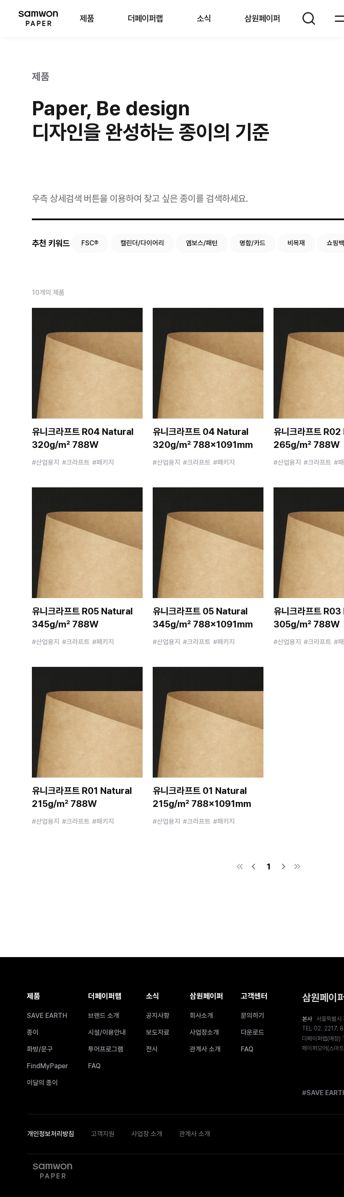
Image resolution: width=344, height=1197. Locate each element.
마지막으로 (297, 866)
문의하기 (252, 1016)
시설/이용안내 (107, 1032)
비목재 (296, 243)
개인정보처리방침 (50, 1134)
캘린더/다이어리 (142, 243)
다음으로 (283, 866)
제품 (87, 18)
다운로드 (252, 1032)
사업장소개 (204, 1032)
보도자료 (157, 1032)
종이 (33, 1032)
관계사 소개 (205, 1049)
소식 (204, 18)
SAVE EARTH (47, 1016)
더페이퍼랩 (145, 18)
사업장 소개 (146, 1134)
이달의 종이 (42, 1083)
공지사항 (157, 1016)
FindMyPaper (47, 1066)
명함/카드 (253, 243)
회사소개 (201, 1016)
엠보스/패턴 (202, 243)
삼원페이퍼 (38, 18)
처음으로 (240, 866)
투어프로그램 (105, 1049)
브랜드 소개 (103, 1016)
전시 (152, 1049)
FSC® (90, 243)
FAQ (94, 1066)
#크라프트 (76, 462)
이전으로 (253, 866)
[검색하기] (309, 18)
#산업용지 (46, 462)
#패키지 (103, 462)
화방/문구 (40, 1049)
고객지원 (103, 1134)
